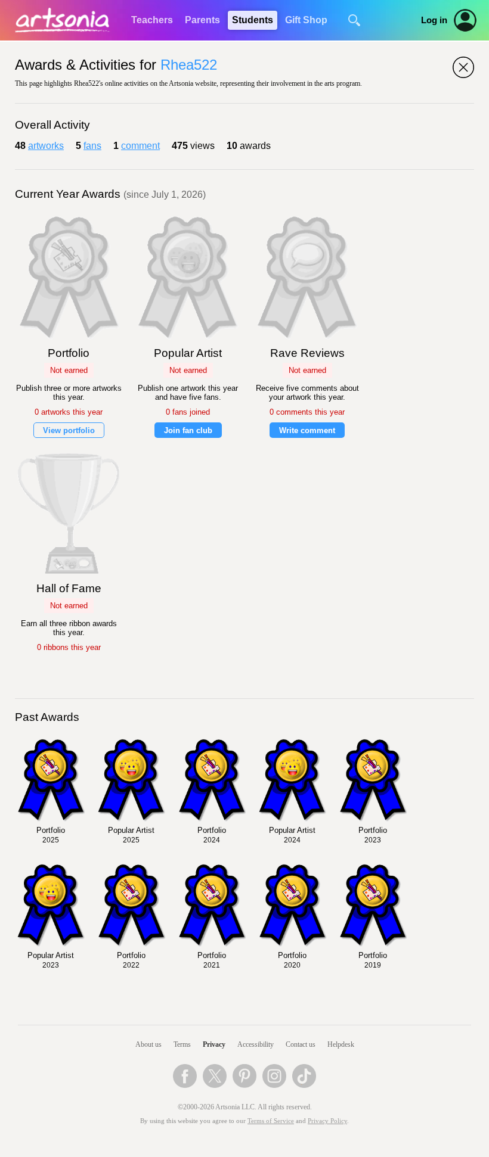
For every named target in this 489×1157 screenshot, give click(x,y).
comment (140, 146)
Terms (182, 1044)
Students (252, 20)
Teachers (152, 20)
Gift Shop (306, 20)
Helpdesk (340, 1044)
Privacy (214, 1044)
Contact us (300, 1044)
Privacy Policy (327, 1121)
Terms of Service (270, 1121)
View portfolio (69, 430)
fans (92, 146)
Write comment (307, 430)
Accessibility (255, 1044)
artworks (46, 146)
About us (148, 1044)
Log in (434, 20)
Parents (202, 20)
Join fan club (188, 430)
